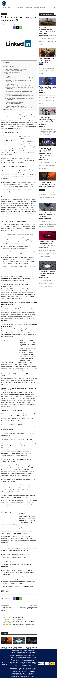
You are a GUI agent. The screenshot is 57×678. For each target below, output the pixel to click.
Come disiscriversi (7, 109)
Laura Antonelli (48, 189)
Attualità (15, 643)
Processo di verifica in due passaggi (14, 67)
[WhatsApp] (20, 27)
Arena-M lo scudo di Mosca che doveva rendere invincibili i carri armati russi (47, 30)
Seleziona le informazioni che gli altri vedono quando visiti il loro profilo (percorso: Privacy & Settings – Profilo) (19, 92)
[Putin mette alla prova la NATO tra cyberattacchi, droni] (47, 81)
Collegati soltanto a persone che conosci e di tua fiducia (18, 94)
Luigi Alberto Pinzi (52, 35)
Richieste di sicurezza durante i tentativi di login (16, 69)
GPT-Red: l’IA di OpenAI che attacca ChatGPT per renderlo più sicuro (47, 243)
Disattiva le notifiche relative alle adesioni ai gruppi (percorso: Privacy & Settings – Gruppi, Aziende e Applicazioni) (21, 101)
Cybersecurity (7, 11)
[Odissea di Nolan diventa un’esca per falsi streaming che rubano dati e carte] (6, 640)
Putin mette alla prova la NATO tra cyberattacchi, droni (47, 89)
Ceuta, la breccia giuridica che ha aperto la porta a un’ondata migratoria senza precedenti (47, 121)
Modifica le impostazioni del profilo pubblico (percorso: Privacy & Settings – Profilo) (20, 88)
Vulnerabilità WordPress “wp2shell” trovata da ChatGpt (18, 647)
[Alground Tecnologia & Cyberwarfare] (11, 3)
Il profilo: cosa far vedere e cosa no (11, 72)
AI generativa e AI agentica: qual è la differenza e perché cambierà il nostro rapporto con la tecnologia (45, 152)
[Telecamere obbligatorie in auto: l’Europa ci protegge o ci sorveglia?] (31, 640)
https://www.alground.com (18, 619)
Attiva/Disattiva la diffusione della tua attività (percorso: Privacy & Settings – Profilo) (20, 78)
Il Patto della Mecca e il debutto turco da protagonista (47, 60)
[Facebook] (14, 27)
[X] (17, 27)
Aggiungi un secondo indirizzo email (14, 70)
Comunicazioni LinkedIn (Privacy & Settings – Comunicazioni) (19, 107)
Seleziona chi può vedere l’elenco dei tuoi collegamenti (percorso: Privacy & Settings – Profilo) (20, 84)
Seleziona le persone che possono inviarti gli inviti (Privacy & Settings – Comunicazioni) (21, 99)
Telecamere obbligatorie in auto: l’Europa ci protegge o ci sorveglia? (31, 647)
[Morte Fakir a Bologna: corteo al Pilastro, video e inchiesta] (47, 207)
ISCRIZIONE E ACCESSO (8, 66)
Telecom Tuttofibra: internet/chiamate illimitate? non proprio (9, 609)
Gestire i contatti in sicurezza (10, 90)
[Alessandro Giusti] (2, 24)
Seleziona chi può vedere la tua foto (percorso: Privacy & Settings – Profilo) (20, 76)
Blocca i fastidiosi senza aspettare (14, 103)
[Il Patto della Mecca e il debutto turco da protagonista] (47, 52)
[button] (54, 8)
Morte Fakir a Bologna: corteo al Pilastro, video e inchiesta (47, 214)
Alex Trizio (46, 64)
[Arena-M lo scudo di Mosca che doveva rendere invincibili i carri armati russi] (47, 22)
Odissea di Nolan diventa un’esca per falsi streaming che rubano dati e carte (6, 647)
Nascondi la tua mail (11, 73)
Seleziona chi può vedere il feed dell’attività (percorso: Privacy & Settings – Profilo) (19, 81)
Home (2, 11)
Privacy (6, 591)
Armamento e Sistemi (43, 35)
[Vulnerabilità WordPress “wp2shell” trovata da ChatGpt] (19, 640)
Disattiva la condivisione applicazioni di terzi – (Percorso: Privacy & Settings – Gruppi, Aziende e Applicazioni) (20, 106)
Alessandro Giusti (7, 24)
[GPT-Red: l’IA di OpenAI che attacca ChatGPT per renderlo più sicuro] (47, 235)
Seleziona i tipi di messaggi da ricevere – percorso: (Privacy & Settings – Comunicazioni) (21, 96)
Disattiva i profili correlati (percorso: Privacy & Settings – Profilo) (19, 85)
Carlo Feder (46, 247)
